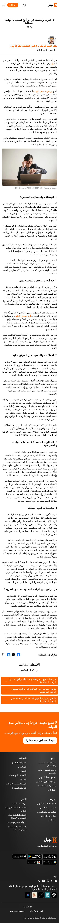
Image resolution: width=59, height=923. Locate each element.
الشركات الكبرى (19, 762)
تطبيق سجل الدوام (47, 777)
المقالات (52, 820)
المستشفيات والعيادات (16, 783)
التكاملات (51, 789)
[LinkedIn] (56, 880)
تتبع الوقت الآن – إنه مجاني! (40, 740)
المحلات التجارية (19, 787)
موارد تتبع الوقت (48, 816)
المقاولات (22, 766)
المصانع (23, 771)
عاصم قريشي (45, 45)
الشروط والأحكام (36, 911)
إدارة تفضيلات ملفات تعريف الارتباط (17, 828)
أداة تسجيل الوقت (23, 316)
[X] (39, 881)
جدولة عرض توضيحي (16, 822)
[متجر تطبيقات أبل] (49, 856)
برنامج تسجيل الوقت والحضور (46, 771)
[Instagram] (48, 881)
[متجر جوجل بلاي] (34, 856)
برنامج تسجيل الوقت (42, 91)
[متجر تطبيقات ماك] (19, 856)
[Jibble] (50, 5)
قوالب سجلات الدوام (46, 811)
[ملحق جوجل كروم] (34, 862)
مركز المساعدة (19, 803)
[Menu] (3, 5)
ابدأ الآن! (12, 5)
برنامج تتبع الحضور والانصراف (47, 764)
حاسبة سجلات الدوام (46, 803)
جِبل (53, 63)
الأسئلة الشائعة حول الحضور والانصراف (17, 816)
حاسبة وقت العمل (48, 807)
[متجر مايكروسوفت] (49, 862)
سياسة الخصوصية (17, 911)
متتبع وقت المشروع (47, 785)
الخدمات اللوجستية (17, 775)
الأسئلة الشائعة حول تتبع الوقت (15, 809)
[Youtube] (43, 880)
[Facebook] (52, 880)
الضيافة (23, 779)
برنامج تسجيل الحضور (46, 781)
